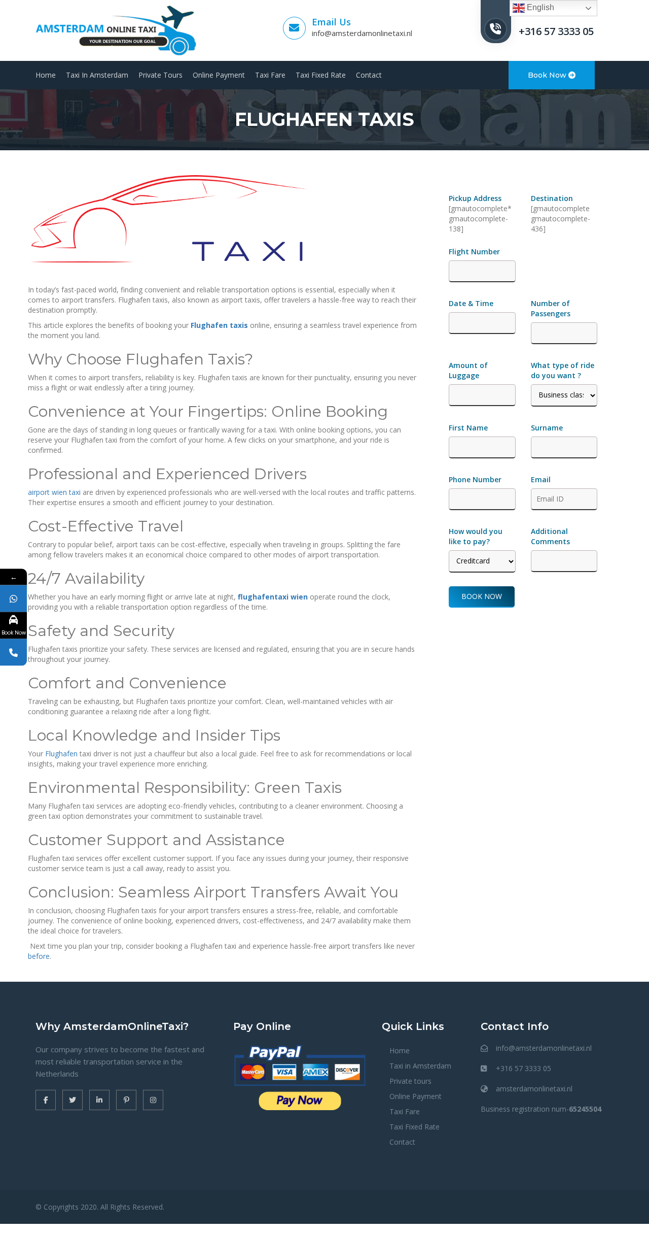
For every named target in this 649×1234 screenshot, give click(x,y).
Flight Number (475, 251)
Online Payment (219, 75)
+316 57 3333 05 (556, 31)
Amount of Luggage (468, 370)
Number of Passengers (550, 308)
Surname (547, 427)
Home (45, 75)
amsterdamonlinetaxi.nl (534, 1088)
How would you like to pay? (475, 536)
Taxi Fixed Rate (321, 75)
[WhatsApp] (13, 598)
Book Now (548, 75)
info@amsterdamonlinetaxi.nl (362, 33)
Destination (552, 198)
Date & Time (471, 303)
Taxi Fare (270, 75)
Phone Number (475, 479)
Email (541, 479)
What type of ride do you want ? (562, 370)
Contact (369, 75)
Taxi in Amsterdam (97, 75)
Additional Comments (550, 536)
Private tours (160, 75)
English (539, 7)
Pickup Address (476, 198)
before (39, 956)
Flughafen (61, 753)
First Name (468, 427)
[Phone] (13, 652)
